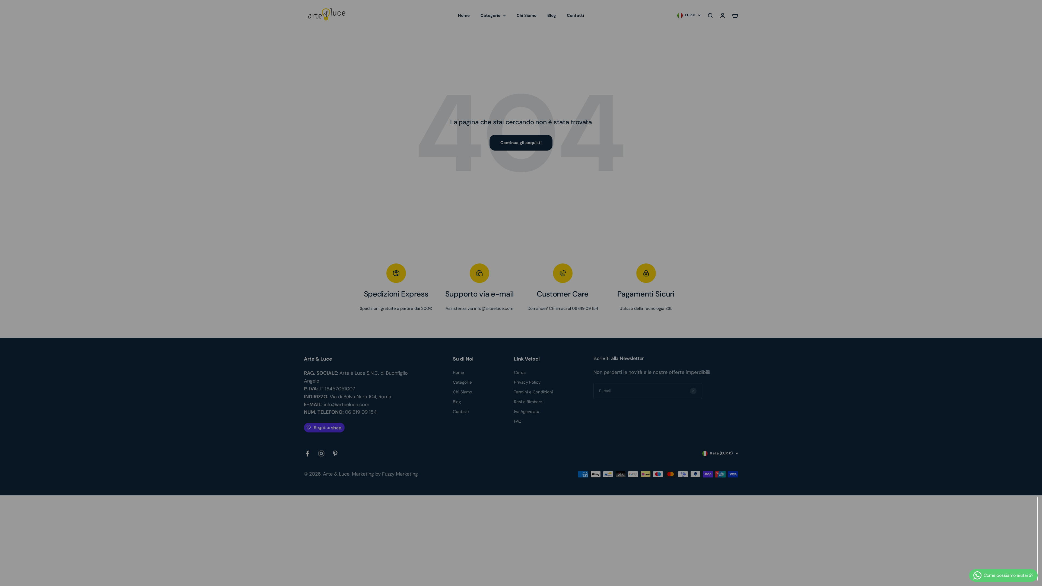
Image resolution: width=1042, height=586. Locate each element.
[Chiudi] (1026, 506)
